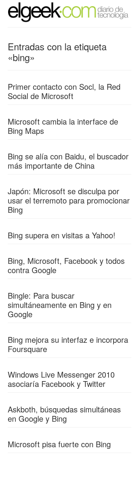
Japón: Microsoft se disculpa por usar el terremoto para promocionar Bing (69, 200)
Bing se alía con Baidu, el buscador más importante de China (68, 161)
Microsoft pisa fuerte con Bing (59, 444)
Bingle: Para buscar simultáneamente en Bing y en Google (60, 305)
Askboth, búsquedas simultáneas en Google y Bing (64, 414)
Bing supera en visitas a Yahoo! (61, 235)
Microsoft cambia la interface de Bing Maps (63, 126)
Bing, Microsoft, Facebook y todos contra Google (66, 265)
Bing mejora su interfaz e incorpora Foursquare (68, 344)
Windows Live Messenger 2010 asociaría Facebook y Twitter (61, 379)
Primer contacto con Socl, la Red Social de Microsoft (64, 91)
